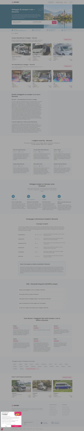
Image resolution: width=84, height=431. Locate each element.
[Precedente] (13, 49)
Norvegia (21, 368)
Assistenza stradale (65, 412)
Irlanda (69, 366)
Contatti (24, 428)
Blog (21, 428)
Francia (50, 364)
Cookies (40, 428)
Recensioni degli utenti (53, 412)
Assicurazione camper (66, 410)
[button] (2, 429)
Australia (51, 366)
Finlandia (14, 366)
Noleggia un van (68, 66)
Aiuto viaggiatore (52, 414)
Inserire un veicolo (59, 2)
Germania (63, 366)
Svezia (61, 364)
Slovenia (39, 366)
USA (55, 364)
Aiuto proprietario (65, 414)
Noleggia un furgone (67, 377)
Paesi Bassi (33, 366)
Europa (27, 366)
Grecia (31, 364)
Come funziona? (52, 407)
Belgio (26, 364)
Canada (14, 364)
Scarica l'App (51, 2)
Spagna (20, 364)
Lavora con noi (29, 428)
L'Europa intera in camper (30, 368)
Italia (57, 366)
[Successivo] (30, 49)
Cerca (54, 22)
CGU (34, 428)
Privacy (37, 428)
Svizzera (66, 364)
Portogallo (15, 368)
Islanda (21, 366)
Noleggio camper (67, 39)
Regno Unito (44, 364)
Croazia (37, 364)
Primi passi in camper (53, 410)
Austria (45, 366)
